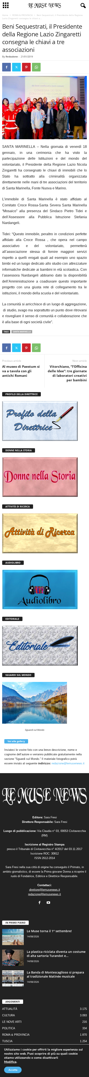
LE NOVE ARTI (12, 1021)
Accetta (12, 1070)
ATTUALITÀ (9, 1009)
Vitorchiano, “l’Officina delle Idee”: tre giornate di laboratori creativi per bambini (67, 373)
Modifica (10, 1062)
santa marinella (22, 331)
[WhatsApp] (36, 67)
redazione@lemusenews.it (68, 763)
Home (5, 15)
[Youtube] (49, 903)
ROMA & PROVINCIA (22, 15)
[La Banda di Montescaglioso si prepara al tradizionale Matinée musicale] (13, 978)
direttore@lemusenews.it (44, 889)
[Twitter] (16, 67)
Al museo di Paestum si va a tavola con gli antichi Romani (21, 371)
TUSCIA (7, 1041)
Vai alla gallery (16, 741)
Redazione (12, 56)
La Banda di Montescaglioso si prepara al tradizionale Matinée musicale (55, 974)
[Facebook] (6, 67)
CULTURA (8, 1015)
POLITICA (8, 1028)
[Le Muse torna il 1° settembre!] (13, 937)
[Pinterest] (26, 67)
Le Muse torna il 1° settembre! (49, 931)
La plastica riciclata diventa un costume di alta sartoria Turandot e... (56, 954)
